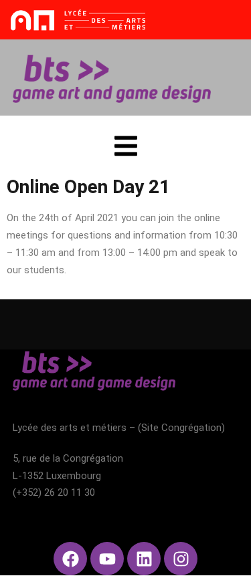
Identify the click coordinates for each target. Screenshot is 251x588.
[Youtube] (107, 558)
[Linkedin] (144, 558)
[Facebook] (70, 558)
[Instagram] (180, 558)
